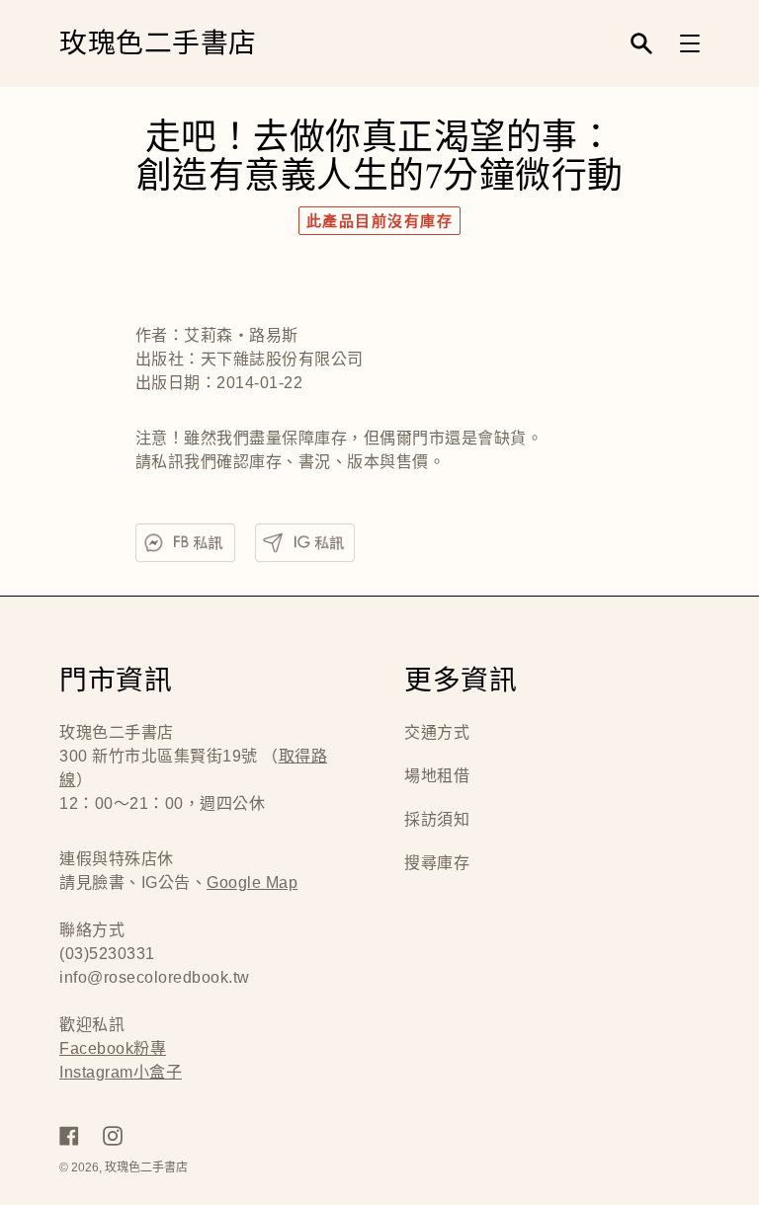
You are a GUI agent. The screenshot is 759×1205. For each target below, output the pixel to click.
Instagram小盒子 (120, 1072)
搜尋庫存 (436, 862)
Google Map (252, 882)
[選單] (690, 43)
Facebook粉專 (112, 1048)
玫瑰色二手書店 (158, 44)
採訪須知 (436, 819)
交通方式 (436, 732)
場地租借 (436, 775)
